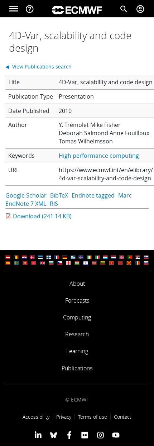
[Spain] (7, 263)
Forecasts (77, 300)
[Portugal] (130, 257)
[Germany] (64, 257)
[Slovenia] (146, 257)
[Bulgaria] (51, 263)
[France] (56, 257)
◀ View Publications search (38, 66)
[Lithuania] (102, 263)
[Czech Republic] (59, 263)
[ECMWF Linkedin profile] (38, 435)
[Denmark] (32, 257)
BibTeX (59, 195)
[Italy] (97, 257)
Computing (77, 317)
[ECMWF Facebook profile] (69, 435)
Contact (122, 416)
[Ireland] (89, 257)
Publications (77, 368)
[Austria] (7, 257)
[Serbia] (137, 257)
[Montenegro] (111, 263)
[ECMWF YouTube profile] (116, 435)
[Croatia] (24, 257)
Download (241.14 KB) (42, 216)
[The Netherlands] (113, 257)
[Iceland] (80, 257)
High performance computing (99, 156)
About (77, 284)
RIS (54, 204)
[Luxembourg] (105, 257)
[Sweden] (16, 263)
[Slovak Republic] (146, 263)
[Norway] (121, 257)
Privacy (63, 416)
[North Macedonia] (128, 263)
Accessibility (36, 416)
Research (77, 334)
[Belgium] (16, 257)
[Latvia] (94, 263)
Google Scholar (26, 195)
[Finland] (48, 257)
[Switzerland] (25, 263)
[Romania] (137, 263)
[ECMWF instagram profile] (100, 435)
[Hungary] (77, 263)
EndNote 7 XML (25, 204)
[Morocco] (120, 263)
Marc (125, 195)
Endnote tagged (93, 195)
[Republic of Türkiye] (33, 263)
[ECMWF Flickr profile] (84, 435)
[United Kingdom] (42, 263)
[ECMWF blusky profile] (53, 435)
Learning (77, 351)
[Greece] (73, 257)
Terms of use (92, 416)
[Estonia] (40, 257)
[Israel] (85, 263)
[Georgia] (68, 263)
